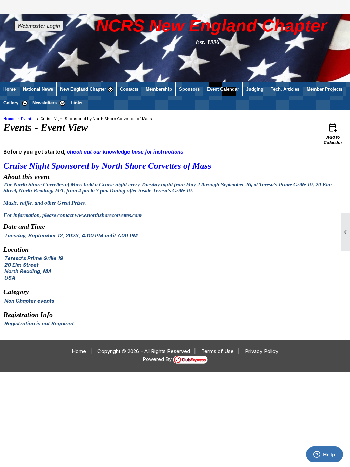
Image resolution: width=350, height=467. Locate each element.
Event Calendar (223, 89)
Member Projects (324, 89)
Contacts (129, 89)
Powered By (158, 359)
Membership (159, 89)
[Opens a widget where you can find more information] (324, 455)
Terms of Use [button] (217, 351)
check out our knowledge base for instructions (125, 151)
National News (38, 89)
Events (27, 118)
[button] (87, 89)
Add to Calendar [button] (333, 133)
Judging (255, 89)
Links (76, 102)
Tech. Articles (285, 89)
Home (9, 89)
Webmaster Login (38, 26)
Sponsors (189, 89)
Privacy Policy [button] (261, 351)
